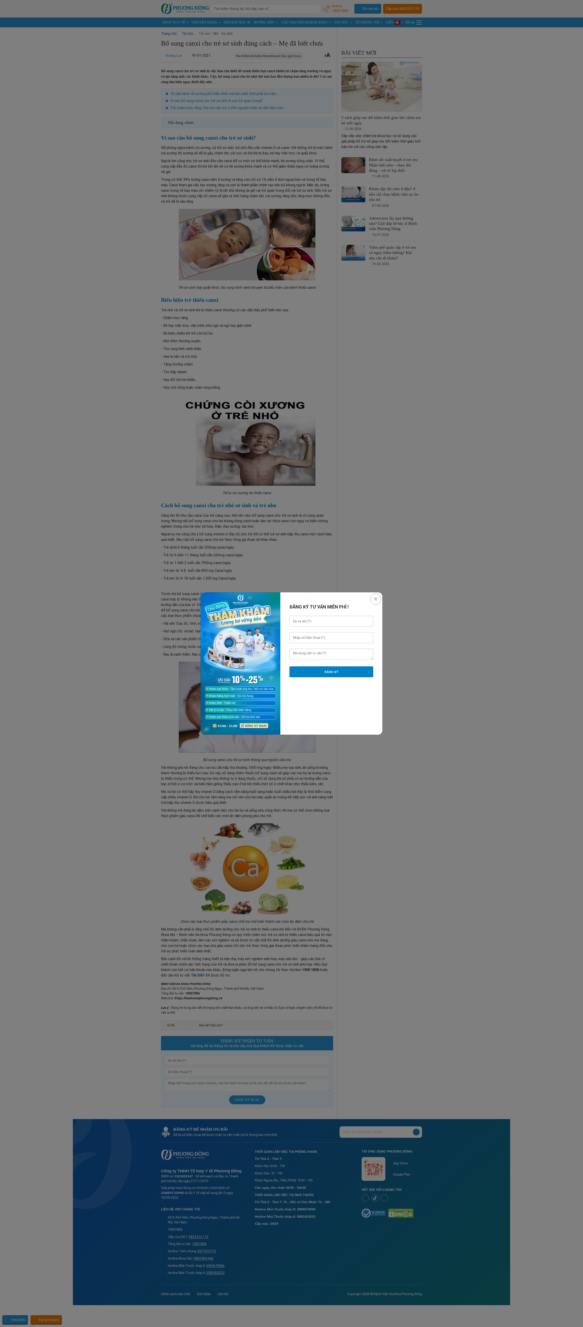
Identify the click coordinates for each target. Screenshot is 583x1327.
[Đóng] (375, 599)
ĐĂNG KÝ (331, 672)
